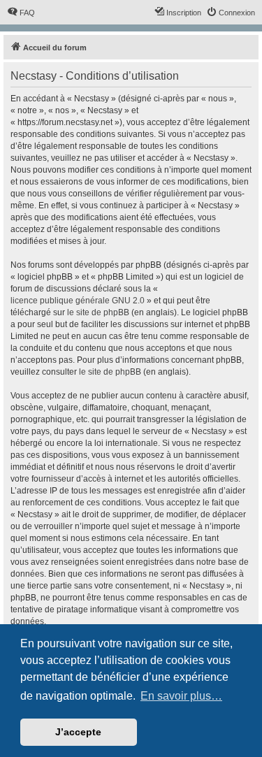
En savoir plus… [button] (181, 696)
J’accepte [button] (78, 731)
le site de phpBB (98, 312)
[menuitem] (21, 12)
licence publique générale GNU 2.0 (77, 300)
